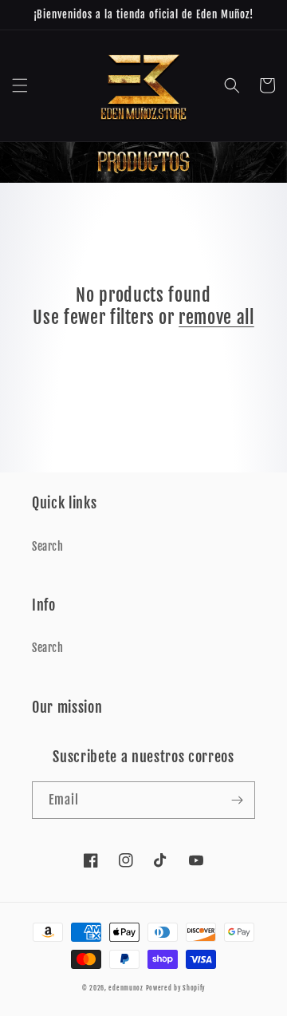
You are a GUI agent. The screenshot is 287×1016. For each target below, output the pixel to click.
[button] (19, 85)
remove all (216, 317)
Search (48, 546)
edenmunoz (125, 988)
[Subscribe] (236, 800)
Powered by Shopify (176, 988)
